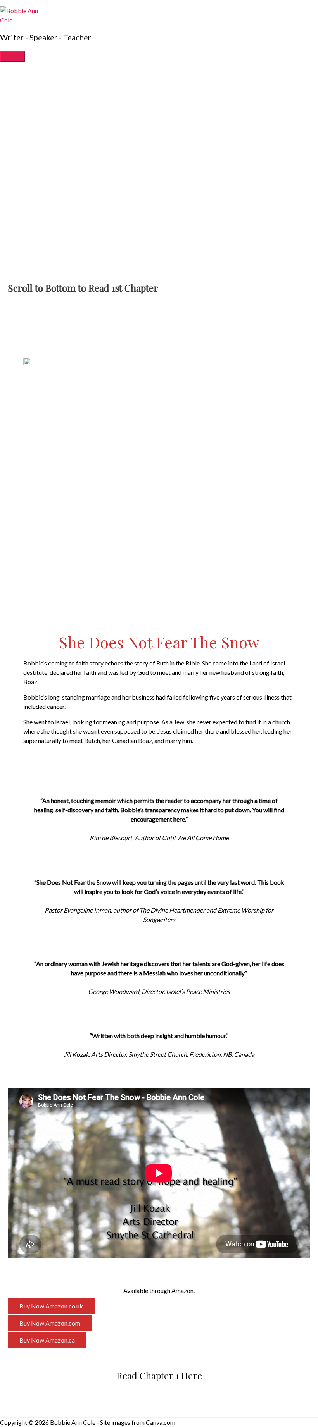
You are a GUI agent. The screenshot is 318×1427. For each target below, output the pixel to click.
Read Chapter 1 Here (159, 1375)
